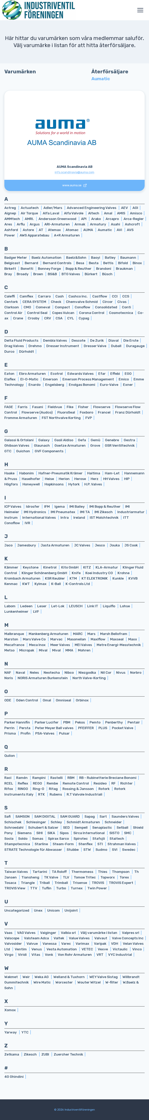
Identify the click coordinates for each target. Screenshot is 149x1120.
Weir (27, 977)
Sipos (64, 833)
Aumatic (105, 230)
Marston (11, 639)
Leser (42, 606)
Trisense (80, 883)
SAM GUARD (70, 816)
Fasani (38, 407)
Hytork (74, 484)
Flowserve (102, 407)
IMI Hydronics (35, 512)
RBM (71, 778)
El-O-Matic (29, 379)
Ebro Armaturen (33, 374)
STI (100, 844)
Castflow (100, 296)
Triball (45, 883)
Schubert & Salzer (43, 827)
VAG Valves (26, 933)
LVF (36, 611)
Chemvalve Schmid (82, 302)
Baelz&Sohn (76, 257)
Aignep (10, 213)
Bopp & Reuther (79, 269)
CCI (115, 296)
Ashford (11, 230)
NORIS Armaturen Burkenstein (43, 678)
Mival (43, 650)
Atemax (55, 230)
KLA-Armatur (107, 567)
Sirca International (89, 833)
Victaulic (120, 949)
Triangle (28, 883)
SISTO (114, 833)
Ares (8, 224)
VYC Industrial (120, 955)
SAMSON (22, 816)
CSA (59, 318)
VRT (100, 955)
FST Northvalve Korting (61, 418)
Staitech (117, 838)
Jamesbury (27, 545)
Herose (80, 479)
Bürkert (91, 274)
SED (67, 827)
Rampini (39, 778)
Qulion (9, 756)
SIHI (39, 833)
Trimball (62, 883)
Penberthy (114, 722)
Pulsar (64, 733)
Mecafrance (14, 645)
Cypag (84, 318)
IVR (27, 523)
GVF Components (49, 451)
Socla (9, 838)
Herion (64, 479)
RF (113, 783)
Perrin (9, 728)
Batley (110, 257)
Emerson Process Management (89, 379)
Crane (18, 318)
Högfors (11, 484)
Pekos (80, 722)
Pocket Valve (122, 728)
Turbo (61, 888)
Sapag (90, 816)
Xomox (10, 1010)
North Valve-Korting (89, 678)
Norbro (135, 672)
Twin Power (97, 888)
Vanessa (50, 943)
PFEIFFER (86, 728)
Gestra (129, 440)
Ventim (21, 949)
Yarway (10, 1032)
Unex (38, 910)
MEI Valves (84, 645)
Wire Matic (42, 982)
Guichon (23, 451)
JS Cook (131, 545)
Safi (7, 816)
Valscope (12, 938)
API (84, 219)
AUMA (88, 230)
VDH (115, 943)
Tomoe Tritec (85, 877)
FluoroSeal (66, 412)
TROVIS (98, 883)
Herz (95, 479)
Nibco (69, 672)
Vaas (8, 933)
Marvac (56, 639)
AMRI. (30, 219)
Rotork (104, 789)
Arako (96, 219)
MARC (78, 634)
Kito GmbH (70, 567)
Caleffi (10, 296)
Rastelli (56, 778)
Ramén (22, 778)
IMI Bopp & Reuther (105, 506)
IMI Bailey (77, 506)
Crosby (34, 318)
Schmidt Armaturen (84, 822)
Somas (38, 838)
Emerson (51, 379)
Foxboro (87, 412)
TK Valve (51, 877)
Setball (123, 827)
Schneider (113, 822)
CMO (28, 307)
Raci (8, 778)
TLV (66, 877)
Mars (91, 634)
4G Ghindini (14, 1077)
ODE (8, 700)
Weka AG (42, 977)
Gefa (82, 440)
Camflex (27, 296)
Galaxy (44, 440)
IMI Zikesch (103, 512)
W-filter (112, 982)
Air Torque (30, 213)
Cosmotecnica (121, 313)
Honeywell (32, 484)
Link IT (93, 606)
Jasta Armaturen (55, 545)
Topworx (108, 877)
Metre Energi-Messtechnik (119, 645)
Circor (107, 302)
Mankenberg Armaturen (49, 634)
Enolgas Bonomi (82, 385)
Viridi (22, 955)
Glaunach (42, 445)
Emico (124, 379)
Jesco (100, 545)
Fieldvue (55, 407)
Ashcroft (132, 224)
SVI (115, 850)
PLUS (103, 728)
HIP (127, 479)
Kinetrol (50, 567)
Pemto (95, 722)
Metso (9, 650)
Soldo (23, 838)
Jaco (8, 545)
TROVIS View (15, 888)
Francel (104, 412)
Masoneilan (77, 639)
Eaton (9, 374)
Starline (42, 844)
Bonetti (27, 269)
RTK (42, 794)
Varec (66, 943)
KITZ (87, 567)
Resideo (100, 783)
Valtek (59, 938)
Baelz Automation (47, 257)
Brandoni (104, 269)
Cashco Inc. (78, 296)
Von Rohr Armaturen (75, 955)
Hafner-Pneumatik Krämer (61, 473)
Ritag (54, 789)
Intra (65, 517)
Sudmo (102, 850)
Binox (137, 263)
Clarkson (12, 307)
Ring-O (39, 789)
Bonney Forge (50, 269)
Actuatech (30, 208)
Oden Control (27, 700)
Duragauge (135, 346)
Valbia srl (68, 933)
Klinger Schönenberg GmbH (45, 573)
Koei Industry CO (99, 573)
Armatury (98, 224)
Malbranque (14, 634)
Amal (108, 213)
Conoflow (83, 307)
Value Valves (79, 938)
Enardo (35, 385)
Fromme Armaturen (21, 418)
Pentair (134, 722)
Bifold (123, 263)
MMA (69, 650)
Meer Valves (60, 645)
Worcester (64, 982)
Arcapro (113, 219)
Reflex (23, 783)
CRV (48, 318)
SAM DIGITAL (45, 816)
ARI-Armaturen (57, 224)
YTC (25, 1032)
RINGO (23, 789)
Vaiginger (48, 933)
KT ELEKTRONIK (95, 578)
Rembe (53, 783)
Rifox (9, 789)
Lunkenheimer (16, 611)
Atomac (72, 230)
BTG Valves (71, 274)
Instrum (11, 517)
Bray (8, 274)
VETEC (88, 949)
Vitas (36, 955)
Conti (126, 307)
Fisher (83, 407)
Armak (80, 224)
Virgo (9, 955)
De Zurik (97, 340)
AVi (120, 230)
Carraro (44, 296)
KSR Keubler (55, 578)
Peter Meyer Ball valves (54, 728)
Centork (11, 302)
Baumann (128, 257)
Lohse (125, 606)
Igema (60, 506)
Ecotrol (57, 374)
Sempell (81, 827)
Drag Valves (14, 346)
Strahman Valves (122, 844)
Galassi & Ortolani (19, 440)
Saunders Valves (125, 816)
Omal (47, 700)
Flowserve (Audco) (37, 412)
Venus (37, 949)
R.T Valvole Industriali (84, 794)
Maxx (132, 639)
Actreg (10, 208)
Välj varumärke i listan (99, 933)
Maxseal (117, 639)
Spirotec (81, 838)
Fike (70, 407)
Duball (116, 346)
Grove (95, 445)
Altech (94, 213)
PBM (67, 722)
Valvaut (101, 938)
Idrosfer (33, 506)
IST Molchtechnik (104, 517)
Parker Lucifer (47, 722)
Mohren (84, 650)
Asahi (116, 224)
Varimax (83, 943)
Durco (9, 351)
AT (41, 230)
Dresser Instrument (63, 346)
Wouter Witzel (89, 982)
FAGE (9, 407)
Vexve (103, 949)
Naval (21, 672)
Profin (26, 733)
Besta (94, 263)
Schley (57, 822)
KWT (26, 584)
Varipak (100, 943)
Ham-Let (112, 473)
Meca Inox (37, 645)
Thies (103, 872)
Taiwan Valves (16, 872)
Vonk (49, 955)
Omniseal (64, 700)
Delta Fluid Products (21, 340)
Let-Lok (58, 606)
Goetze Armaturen (70, 445)
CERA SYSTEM (35, 302)
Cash (60, 296)
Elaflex (10, 379)
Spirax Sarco (59, 838)
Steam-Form (63, 844)
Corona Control (92, 313)
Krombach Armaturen (22, 578)
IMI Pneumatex (63, 512)
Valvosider (13, 943)
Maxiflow (98, 639)
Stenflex (85, 844)
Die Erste (130, 340)
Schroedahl (14, 827)
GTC (8, 451)
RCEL (9, 783)
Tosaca (10, 883)
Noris (9, 678)
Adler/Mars (53, 208)
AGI (135, 208)
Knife (76, 573)
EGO (128, 374)
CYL (71, 318)
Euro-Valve (109, 385)
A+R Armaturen (67, 235)
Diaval (113, 340)
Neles (35, 672)
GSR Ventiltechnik (120, 445)
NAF (8, 672)
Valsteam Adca (37, 938)
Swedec (128, 850)
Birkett (10, 269)
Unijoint (71, 910)
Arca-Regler (134, 219)
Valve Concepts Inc (128, 938)
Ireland (79, 517)
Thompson (121, 872)
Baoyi (96, 257)
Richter (126, 783)
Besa (80, 263)
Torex (124, 877)
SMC (127, 833)
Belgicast (12, 263)
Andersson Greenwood (58, 219)
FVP (88, 418)
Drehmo (35, 346)
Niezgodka (87, 672)
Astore (29, 230)
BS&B (53, 274)
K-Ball (56, 584)
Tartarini (40, 872)
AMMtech (12, 219)
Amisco (136, 213)
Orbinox (82, 700)
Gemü (96, 440)
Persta (25, 728)
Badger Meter (16, 257)
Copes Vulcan (63, 313)
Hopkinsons (54, 484)
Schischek (13, 822)
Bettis (108, 263)
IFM (47, 506)
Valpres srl (130, 933)
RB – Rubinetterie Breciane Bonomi (107, 778)
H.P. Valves (93, 484)
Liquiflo (109, 606)
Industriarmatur (130, 512)
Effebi (115, 374)
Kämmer (11, 567)
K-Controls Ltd (78, 584)
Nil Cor (106, 672)
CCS (125, 296)
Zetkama (12, 1054)
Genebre (112, 440)
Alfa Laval (51, 213)
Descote (79, 340)
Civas (121, 302)
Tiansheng (30, 877)
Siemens (24, 833)
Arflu (21, 224)
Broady (23, 274)
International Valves (39, 517)
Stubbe (73, 850)
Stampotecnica (17, 844)
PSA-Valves (45, 733)
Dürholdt (26, 351)
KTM (74, 578)
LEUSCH (76, 606)
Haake (9, 473)
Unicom (54, 910)
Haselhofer (31, 479)
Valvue (33, 943)
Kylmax (41, 584)
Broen (38, 274)
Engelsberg (55, 385)
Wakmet (11, 977)
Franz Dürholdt (127, 412)
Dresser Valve (95, 346)
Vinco (137, 949)
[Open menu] (142, 10)
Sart (104, 816)
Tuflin (47, 888)
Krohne (124, 573)
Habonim (27, 473)
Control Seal (37, 313)
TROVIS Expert (121, 883)
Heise (50, 479)
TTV (34, 888)
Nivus (121, 672)
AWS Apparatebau (35, 235)
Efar (102, 374)
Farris (23, 407)
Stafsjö (99, 838)
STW (87, 850)
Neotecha (52, 672)
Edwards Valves (80, 374)
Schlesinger (36, 822)
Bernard (32, 263)
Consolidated (106, 307)
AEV (124, 208)
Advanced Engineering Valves (92, 208)
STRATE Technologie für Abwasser (33, 850)
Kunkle (118, 578)
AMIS (121, 213)
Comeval (43, 307)
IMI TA (85, 512)
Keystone (31, 567)
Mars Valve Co (34, 639)
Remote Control (76, 783)
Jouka (115, 545)
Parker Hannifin (17, 722)
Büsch (107, 274)
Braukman (124, 269)
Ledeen (26, 606)
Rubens (56, 794)
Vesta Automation (62, 949)
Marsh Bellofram (113, 634)
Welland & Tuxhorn (69, 977)
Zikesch (30, 1054)
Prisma (10, 733)
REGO (38, 783)
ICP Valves (13, 506)
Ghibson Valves (17, 445)
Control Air (13, 313)
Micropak (27, 650)
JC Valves (82, 545)
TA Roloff (59, 872)
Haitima (94, 473)
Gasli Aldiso (64, 440)
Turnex (77, 888)
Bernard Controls (57, 263)
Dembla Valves (55, 340)
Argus (35, 224)
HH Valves (111, 479)
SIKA (51, 833)
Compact (63, 307)
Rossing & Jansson (78, 789)
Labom (10, 606)
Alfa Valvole (74, 213)
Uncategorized (17, 910)
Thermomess (82, 872)
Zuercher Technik (68, 1054)
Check (56, 302)
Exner (128, 385)
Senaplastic (102, 827)
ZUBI (45, 1054)
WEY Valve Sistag (103, 977)
